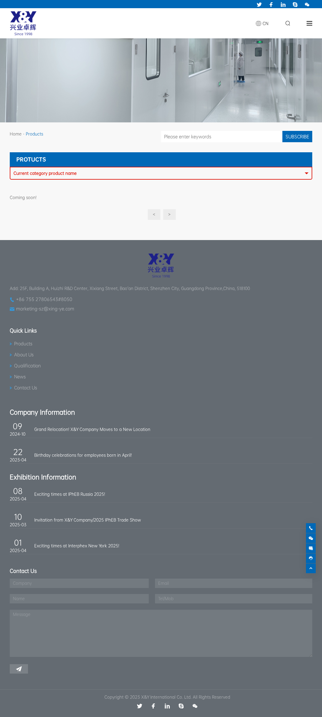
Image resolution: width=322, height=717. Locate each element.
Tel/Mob (166, 598)
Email (163, 583)
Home (16, 134)
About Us (24, 354)
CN (266, 23)
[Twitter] (259, 4)
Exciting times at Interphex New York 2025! (76, 545)
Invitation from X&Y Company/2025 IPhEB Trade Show (87, 520)
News (20, 376)
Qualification (27, 365)
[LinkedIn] (283, 4)
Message (22, 614)
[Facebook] (271, 4)
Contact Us (25, 387)
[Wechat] (307, 4)
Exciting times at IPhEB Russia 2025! (69, 494)
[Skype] (295, 4)
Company (22, 583)
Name (19, 598)
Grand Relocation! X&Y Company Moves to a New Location (92, 429)
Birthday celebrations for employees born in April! (83, 455)
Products (23, 343)
